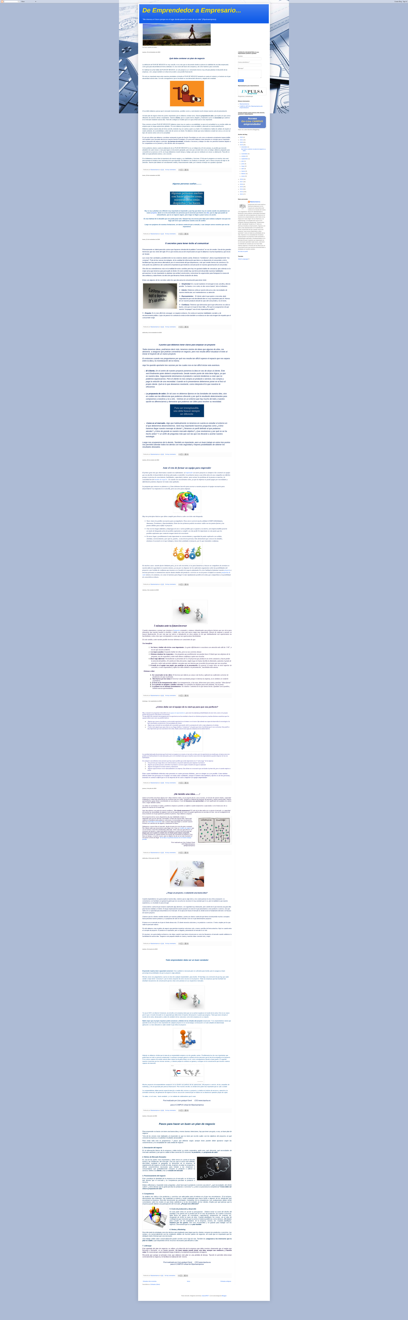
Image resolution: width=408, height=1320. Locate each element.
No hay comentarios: (170, 169)
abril (242, 168)
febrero (243, 173)
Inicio (188, 1281)
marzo (243, 171)
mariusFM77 (205, 1296)
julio (242, 161)
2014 (241, 189)
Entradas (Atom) (155, 1284)
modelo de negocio (186, 828)
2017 (241, 181)
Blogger (224, 1296)
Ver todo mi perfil (243, 251)
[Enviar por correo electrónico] (179, 170)
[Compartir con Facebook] (186, 170)
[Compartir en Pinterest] (188, 170)
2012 (241, 194)
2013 (241, 191)
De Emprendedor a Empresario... (191, 10)
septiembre (244, 159)
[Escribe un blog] (182, 170)
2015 (241, 186)
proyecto (154, 213)
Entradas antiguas (226, 1281)
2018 (241, 179)
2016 (241, 184)
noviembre (244, 154)
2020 (241, 142)
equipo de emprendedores (177, 713)
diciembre (244, 147)
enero (243, 176)
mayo (243, 166)
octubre (243, 156)
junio (243, 164)
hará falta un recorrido (155, 822)
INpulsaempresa (244, 104)
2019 (241, 145)
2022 (241, 137)
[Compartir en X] (184, 170)
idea (207, 213)
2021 (241, 140)
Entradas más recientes (150, 1281)
